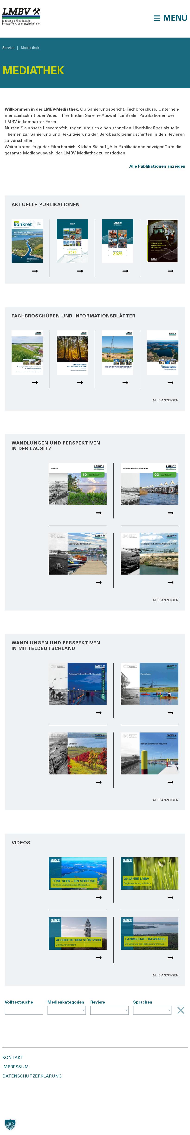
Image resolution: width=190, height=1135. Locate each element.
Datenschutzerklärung (32, 1076)
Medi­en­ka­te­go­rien (66, 1003)
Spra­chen (142, 1003)
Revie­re (97, 1003)
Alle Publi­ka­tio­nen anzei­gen (157, 167)
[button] (170, 18)
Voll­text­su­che (19, 1003)
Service (8, 48)
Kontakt (12, 1058)
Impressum (15, 1067)
